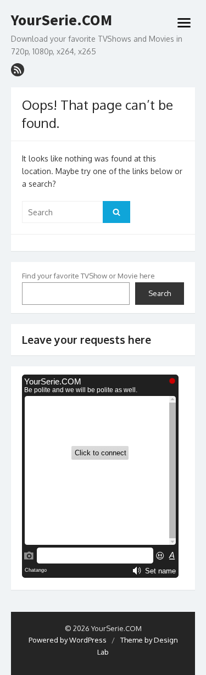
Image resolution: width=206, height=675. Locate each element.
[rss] (17, 69)
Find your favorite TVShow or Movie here (88, 275)
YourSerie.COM (61, 20)
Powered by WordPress (68, 639)
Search (159, 293)
